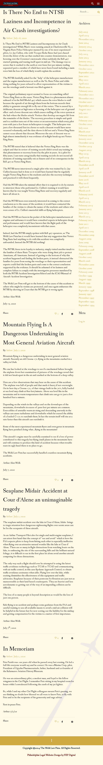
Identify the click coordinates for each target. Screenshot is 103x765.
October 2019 (85, 146)
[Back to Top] (97, 759)
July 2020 (83, 128)
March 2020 (84, 131)
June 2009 (84, 242)
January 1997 (85, 294)
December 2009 (86, 231)
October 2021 (85, 102)
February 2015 (86, 205)
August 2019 (85, 150)
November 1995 (86, 298)
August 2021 (85, 109)
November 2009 (86, 235)
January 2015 (85, 209)
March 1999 (84, 283)
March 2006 (84, 261)
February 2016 (86, 194)
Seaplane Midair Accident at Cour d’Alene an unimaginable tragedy (37, 500)
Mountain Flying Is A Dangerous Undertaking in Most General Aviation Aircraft (38, 334)
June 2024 (84, 43)
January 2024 (85, 46)
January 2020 (85, 139)
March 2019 (84, 161)
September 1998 (86, 290)
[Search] (99, 12)
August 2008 (85, 253)
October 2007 (85, 257)
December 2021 (86, 94)
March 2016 (84, 190)
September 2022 (86, 72)
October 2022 (85, 69)
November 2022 (86, 65)
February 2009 (86, 246)
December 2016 (86, 176)
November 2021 (86, 98)
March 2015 (84, 202)
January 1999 (85, 286)
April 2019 (84, 157)
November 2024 (86, 39)
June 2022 (84, 76)
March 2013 (84, 216)
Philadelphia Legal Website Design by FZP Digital (51, 755)
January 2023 (85, 61)
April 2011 (84, 227)
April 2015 (84, 198)
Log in (82, 321)
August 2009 (85, 238)
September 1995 (86, 301)
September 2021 (86, 105)
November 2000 (86, 264)
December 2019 (86, 142)
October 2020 (85, 124)
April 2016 (84, 187)
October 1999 (85, 275)
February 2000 (86, 272)
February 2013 (86, 220)
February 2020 (86, 135)
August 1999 (85, 279)
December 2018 (86, 165)
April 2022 (84, 83)
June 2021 (84, 116)
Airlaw (9, 38)
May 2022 (83, 80)
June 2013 (84, 213)
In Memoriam (18, 649)
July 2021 (83, 113)
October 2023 (85, 50)
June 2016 (84, 179)
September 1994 (86, 305)
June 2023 (84, 57)
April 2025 (84, 35)
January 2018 (85, 172)
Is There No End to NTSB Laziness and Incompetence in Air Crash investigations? (37, 21)
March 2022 (84, 87)
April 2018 (84, 168)
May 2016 (83, 183)
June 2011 (84, 224)
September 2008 (86, 249)
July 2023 (83, 54)
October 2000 (85, 268)
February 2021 (86, 120)
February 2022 (86, 91)
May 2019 (83, 153)
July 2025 (83, 32)
